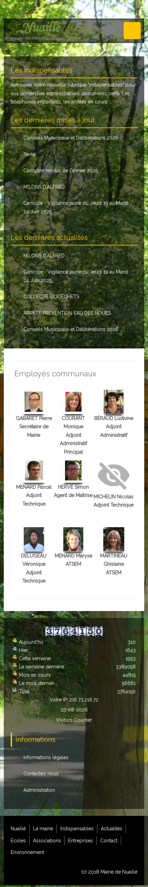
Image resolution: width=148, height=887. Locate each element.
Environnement (27, 852)
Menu (132, 30)
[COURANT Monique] (73, 401)
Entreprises (80, 840)
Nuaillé (18, 828)
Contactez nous (41, 773)
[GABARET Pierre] (33, 401)
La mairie (43, 828)
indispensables (106, 85)
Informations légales (45, 757)
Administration (39, 790)
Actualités (111, 828)
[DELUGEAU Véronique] (33, 538)
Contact (108, 840)
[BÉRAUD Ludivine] (113, 401)
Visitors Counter (74, 720)
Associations (47, 840)
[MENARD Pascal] (33, 470)
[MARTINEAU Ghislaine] (114, 538)
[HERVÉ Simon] (73, 470)
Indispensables (77, 828)
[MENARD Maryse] (73, 538)
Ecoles (18, 840)
